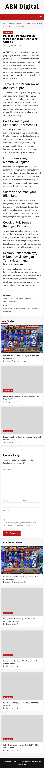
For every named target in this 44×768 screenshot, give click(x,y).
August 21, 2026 (18, 361)
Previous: (20, 298)
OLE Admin (8, 361)
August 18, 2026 (12, 46)
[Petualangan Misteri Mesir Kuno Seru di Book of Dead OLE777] (22, 379)
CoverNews (33, 761)
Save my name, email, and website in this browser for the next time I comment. (20, 524)
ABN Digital (22, 7)
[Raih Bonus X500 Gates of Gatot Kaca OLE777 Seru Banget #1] (22, 686)
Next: (21, 309)
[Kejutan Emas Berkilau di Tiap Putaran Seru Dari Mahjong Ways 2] (22, 644)
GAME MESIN (8, 32)
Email (25, 500)
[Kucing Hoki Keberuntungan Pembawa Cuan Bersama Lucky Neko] (22, 602)
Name (6, 500)
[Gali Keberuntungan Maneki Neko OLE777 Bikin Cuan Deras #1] (22, 728)
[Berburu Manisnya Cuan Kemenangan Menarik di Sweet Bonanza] (22, 420)
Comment (7, 469)
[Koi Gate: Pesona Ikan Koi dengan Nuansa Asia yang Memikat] (22, 339)
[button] (3, 16)
